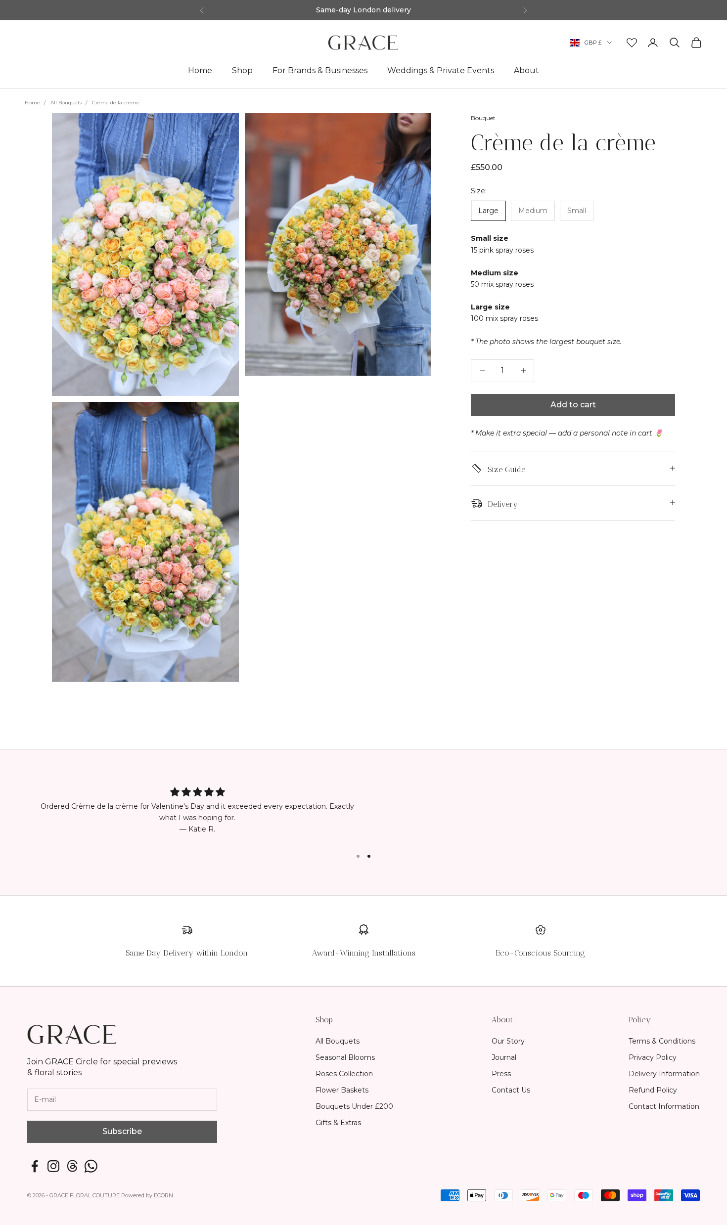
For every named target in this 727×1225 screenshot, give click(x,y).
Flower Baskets (342, 1090)
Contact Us (511, 1090)
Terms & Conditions (662, 1041)
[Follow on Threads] (72, 1166)
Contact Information (664, 1106)
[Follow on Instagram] (53, 1166)
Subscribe (122, 1131)
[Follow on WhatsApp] (91, 1166)
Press (501, 1073)
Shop (242, 70)
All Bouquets (66, 102)
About (526, 70)
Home (200, 70)
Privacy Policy (653, 1057)
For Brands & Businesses (320, 70)
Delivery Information (664, 1073)
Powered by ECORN (147, 1195)
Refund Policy (653, 1090)
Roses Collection (344, 1073)
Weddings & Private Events (440, 70)
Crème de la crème (115, 102)
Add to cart (573, 404)
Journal (504, 1057)
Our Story (508, 1041)
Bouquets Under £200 (354, 1106)
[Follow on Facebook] (34, 1166)
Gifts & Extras (338, 1122)
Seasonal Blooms (345, 1057)
